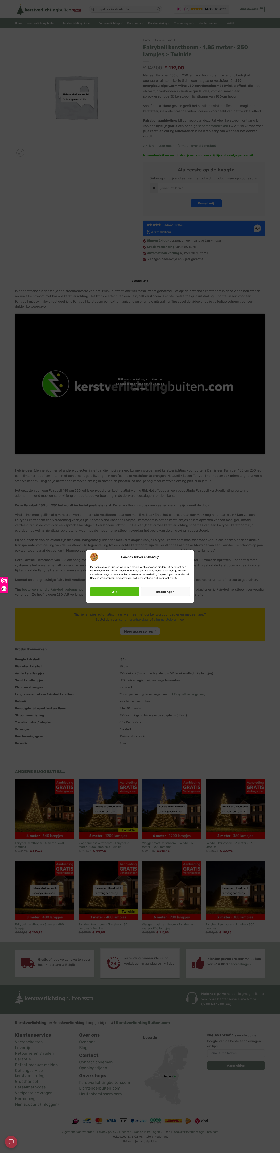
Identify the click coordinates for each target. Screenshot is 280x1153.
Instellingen (165, 592)
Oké (114, 592)
